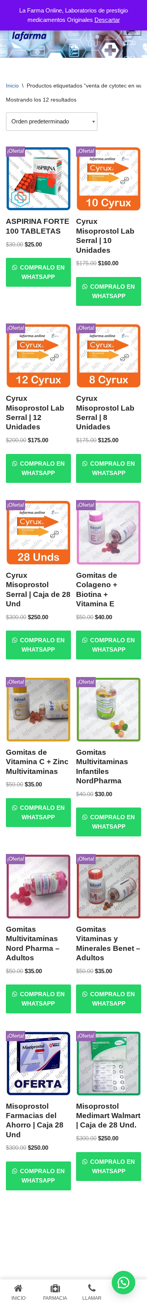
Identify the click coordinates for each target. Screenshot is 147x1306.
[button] (123, 1282)
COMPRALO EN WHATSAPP (41, 272)
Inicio (12, 85)
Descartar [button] (107, 19)
